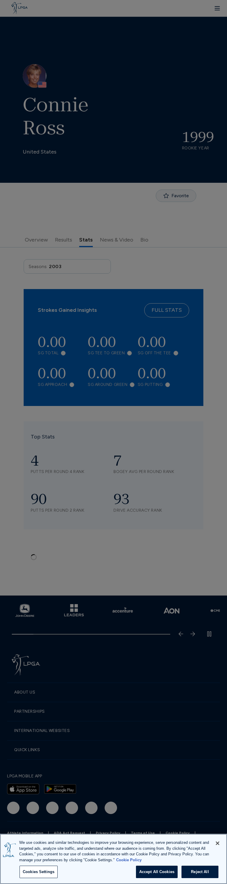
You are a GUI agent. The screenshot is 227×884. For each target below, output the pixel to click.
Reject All (200, 872)
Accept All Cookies (156, 872)
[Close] (217, 843)
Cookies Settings (38, 872)
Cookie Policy (129, 860)
